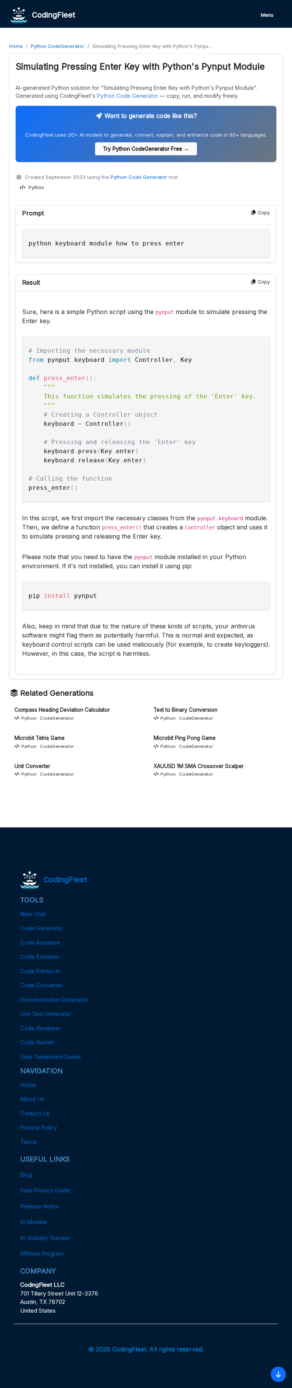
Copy (263, 212)
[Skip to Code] (278, 1374)
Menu (268, 15)
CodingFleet (51, 14)
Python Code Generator (127, 95)
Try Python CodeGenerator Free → (146, 149)
